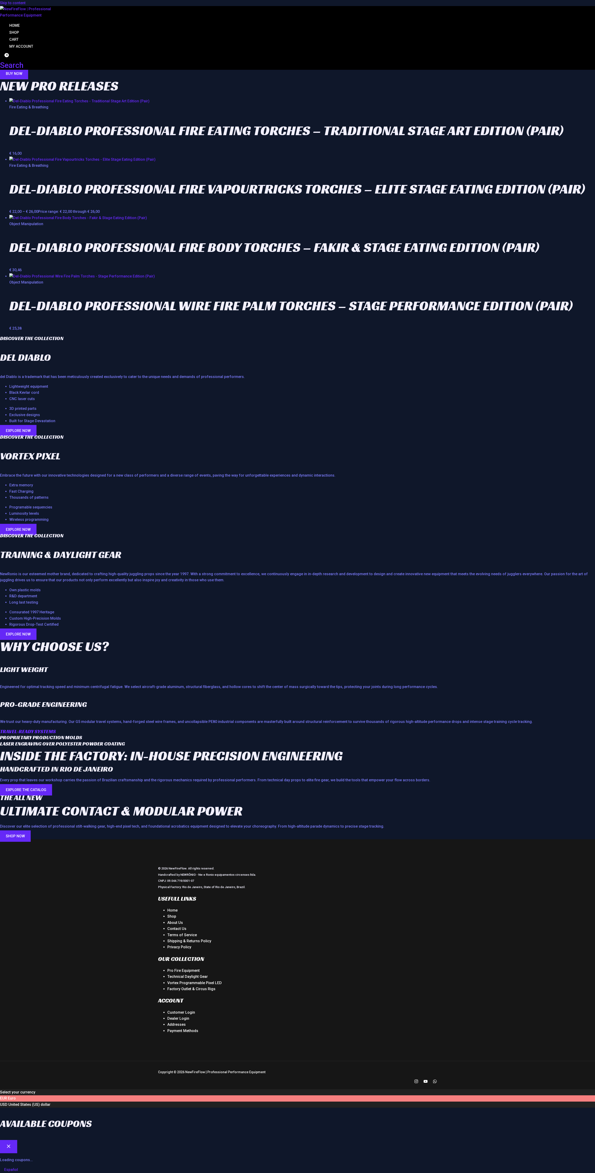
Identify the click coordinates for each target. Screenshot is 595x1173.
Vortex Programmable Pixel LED (194, 983)
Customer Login (181, 1012)
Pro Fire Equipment (183, 970)
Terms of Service (182, 935)
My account (21, 46)
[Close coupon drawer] (8, 1146)
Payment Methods (182, 1031)
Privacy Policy (179, 947)
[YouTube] (425, 1082)
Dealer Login (178, 1018)
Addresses (176, 1024)
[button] (11, 65)
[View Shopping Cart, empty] (4, 57)
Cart (14, 39)
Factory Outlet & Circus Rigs (191, 989)
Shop (14, 32)
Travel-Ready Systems (28, 731)
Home (14, 25)
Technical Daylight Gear (187, 976)
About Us (175, 922)
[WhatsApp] (435, 1082)
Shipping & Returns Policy (189, 941)
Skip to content (13, 3)
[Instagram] (416, 1082)
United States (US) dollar (29, 1104)
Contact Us (176, 928)
